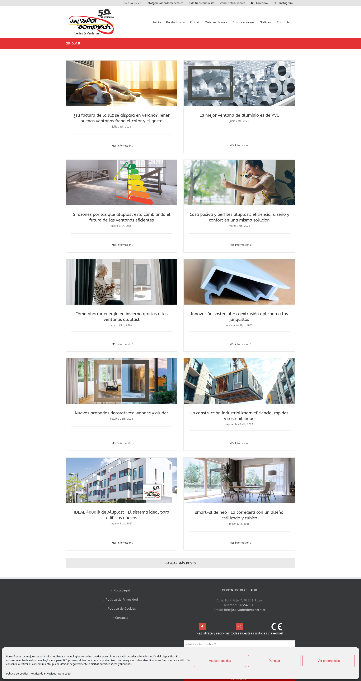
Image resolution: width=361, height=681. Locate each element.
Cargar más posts (180, 563)
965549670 (246, 605)
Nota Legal (64, 673)
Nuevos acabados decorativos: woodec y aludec (121, 413)
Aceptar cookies (220, 660)
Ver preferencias (329, 660)
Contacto (121, 618)
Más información (121, 145)
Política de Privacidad (43, 673)
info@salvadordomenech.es (245, 610)
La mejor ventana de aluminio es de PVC (239, 115)
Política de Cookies (17, 673)
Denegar (274, 660)
